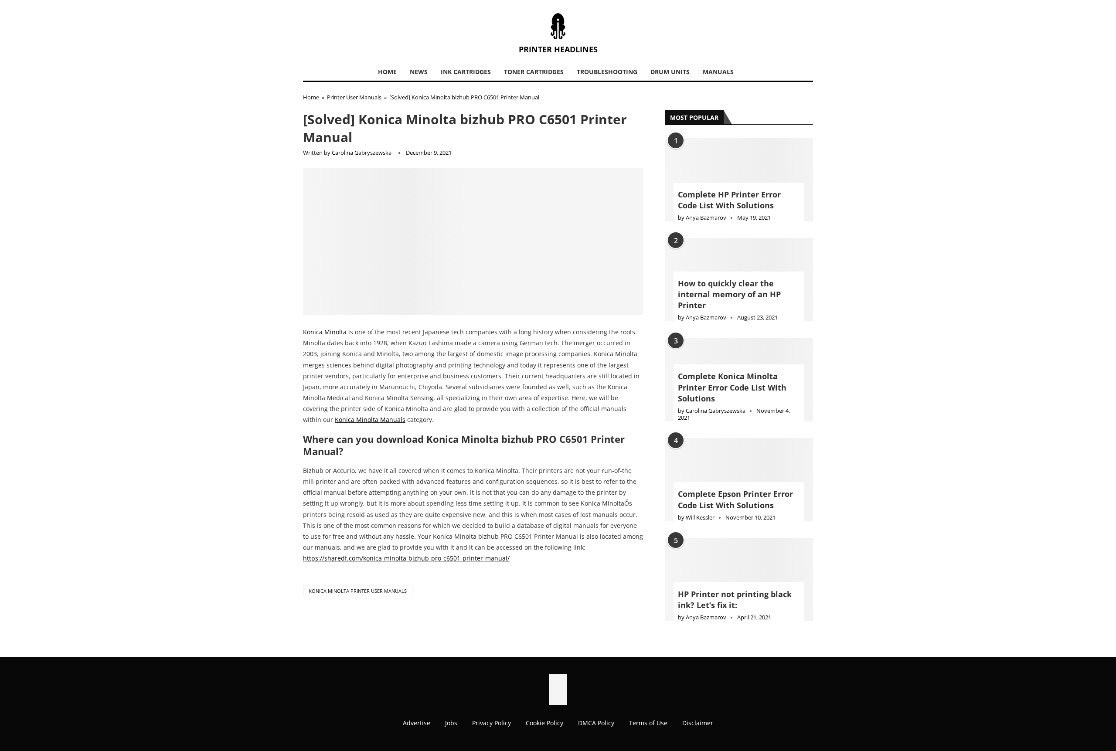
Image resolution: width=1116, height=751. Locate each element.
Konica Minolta (325, 332)
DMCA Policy (596, 723)
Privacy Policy (491, 723)
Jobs (451, 723)
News (419, 72)
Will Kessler (700, 517)
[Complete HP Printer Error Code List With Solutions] (739, 179)
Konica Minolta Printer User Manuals (358, 591)
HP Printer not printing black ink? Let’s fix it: (735, 599)
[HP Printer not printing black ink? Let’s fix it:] (739, 579)
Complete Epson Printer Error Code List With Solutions (735, 499)
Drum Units (670, 72)
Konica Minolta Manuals (370, 419)
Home (387, 72)
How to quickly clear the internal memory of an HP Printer (729, 294)
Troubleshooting (607, 72)
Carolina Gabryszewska (361, 152)
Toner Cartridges (534, 72)
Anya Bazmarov (706, 217)
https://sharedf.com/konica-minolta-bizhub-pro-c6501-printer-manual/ (406, 558)
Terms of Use (648, 723)
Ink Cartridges (466, 72)
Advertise (416, 723)
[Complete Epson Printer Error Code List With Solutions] (739, 479)
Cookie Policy (544, 723)
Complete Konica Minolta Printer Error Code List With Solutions (732, 387)
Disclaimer (697, 723)
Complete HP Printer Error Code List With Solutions (729, 200)
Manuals (718, 72)
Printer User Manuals (354, 97)
